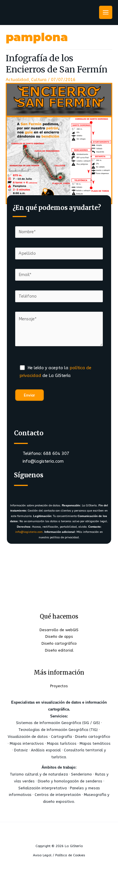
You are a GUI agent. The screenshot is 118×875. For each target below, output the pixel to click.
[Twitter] (38, 491)
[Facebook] (22, 491)
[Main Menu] (105, 12)
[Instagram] (55, 491)
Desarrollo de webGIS (59, 630)
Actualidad (17, 79)
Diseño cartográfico (59, 643)
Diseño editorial (59, 650)
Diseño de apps (59, 636)
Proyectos (59, 686)
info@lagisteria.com (29, 532)
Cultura (39, 79)
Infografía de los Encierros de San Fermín (56, 64)
